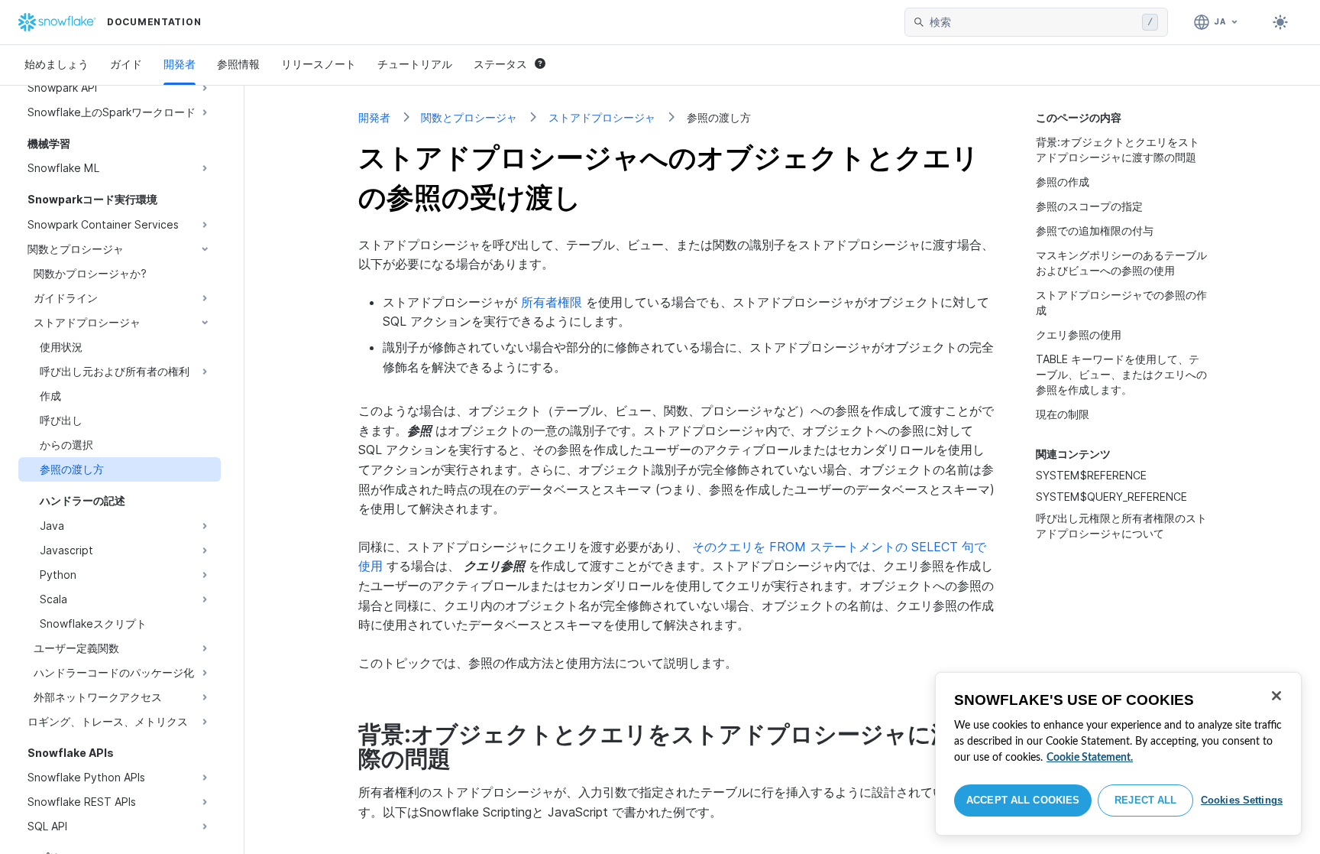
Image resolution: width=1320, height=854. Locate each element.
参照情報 (238, 63)
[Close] (1276, 696)
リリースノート (318, 63)
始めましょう (56, 63)
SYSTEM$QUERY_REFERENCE (1111, 496)
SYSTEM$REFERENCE (1091, 475)
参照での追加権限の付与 (1094, 230)
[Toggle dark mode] (1280, 22)
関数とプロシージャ (469, 117)
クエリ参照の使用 (1078, 334)
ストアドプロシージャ (601, 117)
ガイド (126, 63)
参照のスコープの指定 (1089, 206)
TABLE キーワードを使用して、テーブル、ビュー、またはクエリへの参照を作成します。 (1121, 374)
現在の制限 (1062, 414)
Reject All (1145, 800)
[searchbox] (1033, 22)
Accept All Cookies (1022, 800)
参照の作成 (1062, 181)
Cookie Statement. (1090, 757)
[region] (1118, 754)
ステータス (500, 63)
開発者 (179, 63)
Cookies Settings (1242, 800)
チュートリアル (414, 63)
